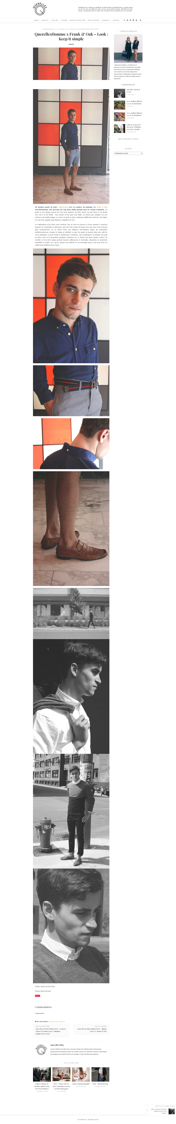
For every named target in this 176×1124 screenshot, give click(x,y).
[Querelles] (40, 9)
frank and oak (53, 1021)
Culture (54, 20)
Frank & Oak (102, 207)
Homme (87, 29)
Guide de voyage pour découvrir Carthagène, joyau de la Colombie (134, 127)
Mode (36, 20)
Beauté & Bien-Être (78, 20)
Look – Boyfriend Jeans (100, 1084)
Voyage (64, 20)
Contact (116, 20)
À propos (105, 20)
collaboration (62, 207)
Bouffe (45, 20)
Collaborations (78, 29)
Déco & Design (94, 20)
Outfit (96, 29)
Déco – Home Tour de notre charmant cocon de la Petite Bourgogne (61, 1086)
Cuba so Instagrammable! (81, 1084)
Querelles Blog (50, 29)
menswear (61, 1021)
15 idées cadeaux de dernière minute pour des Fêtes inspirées (42, 1086)
